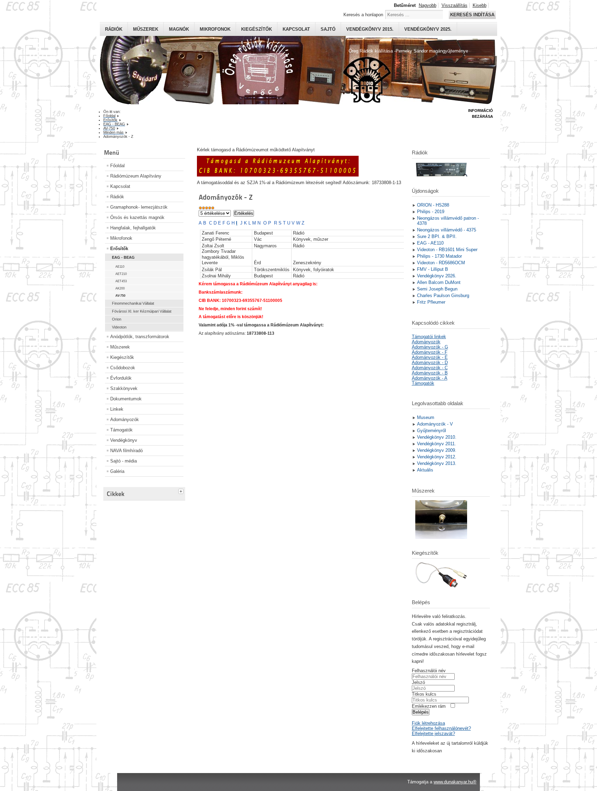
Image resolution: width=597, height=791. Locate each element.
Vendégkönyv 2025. (428, 29)
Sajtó (328, 29)
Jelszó (418, 682)
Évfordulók (121, 378)
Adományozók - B (430, 372)
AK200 (120, 288)
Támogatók (121, 429)
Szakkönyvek (124, 388)
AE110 (119, 266)
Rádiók (113, 29)
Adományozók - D (430, 362)
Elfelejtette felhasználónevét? (441, 728)
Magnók (179, 29)
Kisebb (479, 5)
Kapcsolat (296, 29)
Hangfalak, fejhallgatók (133, 227)
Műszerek (145, 29)
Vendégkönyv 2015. (370, 29)
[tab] (181, 490)
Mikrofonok (215, 29)
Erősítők (119, 248)
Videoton (119, 327)
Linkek (116, 409)
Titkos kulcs (424, 694)
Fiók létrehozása (428, 723)
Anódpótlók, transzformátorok (139, 336)
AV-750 (120, 295)
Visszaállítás (454, 5)
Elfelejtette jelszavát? (433, 733)
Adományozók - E (430, 357)
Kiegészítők (256, 29)
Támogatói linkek (429, 336)
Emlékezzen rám (429, 706)
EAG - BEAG (123, 257)
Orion (116, 319)
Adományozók (124, 419)
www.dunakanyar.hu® (455, 781)
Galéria (117, 471)
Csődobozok (122, 367)
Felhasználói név (429, 670)
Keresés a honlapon (363, 14)
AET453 (121, 281)
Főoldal (117, 165)
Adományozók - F (429, 352)
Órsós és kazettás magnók (137, 217)
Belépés (421, 712)
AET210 (121, 274)
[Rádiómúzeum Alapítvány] (278, 175)
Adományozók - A (429, 378)
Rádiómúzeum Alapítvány (135, 176)
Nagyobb (427, 5)
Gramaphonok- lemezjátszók (139, 207)
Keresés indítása (472, 14)
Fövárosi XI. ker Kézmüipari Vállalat (141, 311)
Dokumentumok (126, 398)
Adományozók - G (430, 347)
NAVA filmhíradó (126, 450)
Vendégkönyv (123, 440)
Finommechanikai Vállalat (133, 303)
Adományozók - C (430, 367)
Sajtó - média (123, 461)
